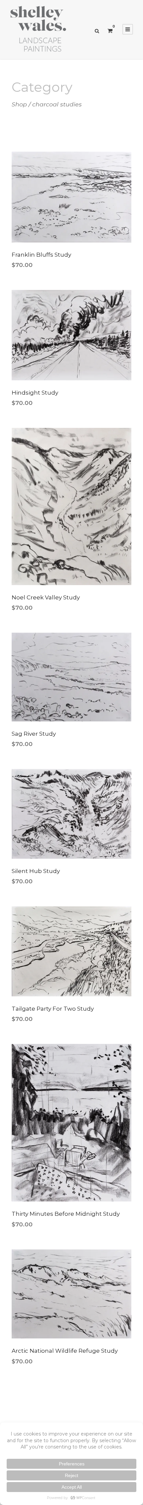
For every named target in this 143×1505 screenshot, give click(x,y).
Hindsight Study (35, 392)
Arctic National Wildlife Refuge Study (65, 1350)
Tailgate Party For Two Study (53, 1008)
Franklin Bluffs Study (41, 254)
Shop (19, 104)
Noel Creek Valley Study (46, 597)
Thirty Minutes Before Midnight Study (66, 1213)
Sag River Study (34, 733)
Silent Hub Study (36, 871)
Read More (71, 215)
